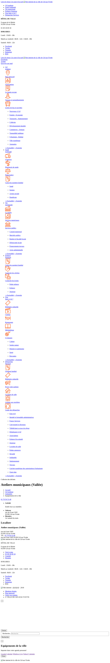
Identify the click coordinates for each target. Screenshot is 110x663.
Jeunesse (11, 11)
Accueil (7, 490)
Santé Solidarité (8, 151)
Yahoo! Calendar (29, 654)
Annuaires (8, 494)
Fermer (4, 630)
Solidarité (10, 7)
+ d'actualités (9, 148)
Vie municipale (9, 204)
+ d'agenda (18, 148)
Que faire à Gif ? (9, 298)
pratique (9, 5)
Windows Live (18, 654)
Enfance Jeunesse (8, 256)
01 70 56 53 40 (6, 499)
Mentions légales (11, 591)
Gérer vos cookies (11, 595)
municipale (10, 9)
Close (3, 656)
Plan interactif (10, 593)
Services (12, 15)
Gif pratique (8, 68)
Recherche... (7, 633)
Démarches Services (9, 363)
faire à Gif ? (11, 13)
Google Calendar (6, 654)
